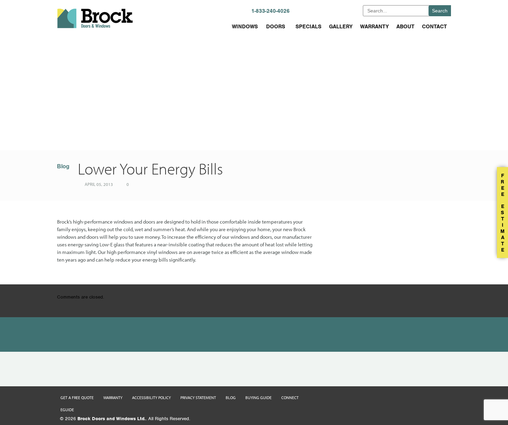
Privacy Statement (198, 397)
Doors (275, 26)
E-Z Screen (122, 134)
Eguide (67, 409)
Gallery (340, 26)
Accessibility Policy (151, 397)
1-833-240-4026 (270, 11)
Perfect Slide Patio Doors (368, 134)
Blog (63, 166)
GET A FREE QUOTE (335, 10)
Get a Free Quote (77, 397)
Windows (245, 26)
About (405, 26)
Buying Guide (258, 397)
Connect (290, 397)
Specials (308, 26)
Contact (434, 26)
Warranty (374, 26)
